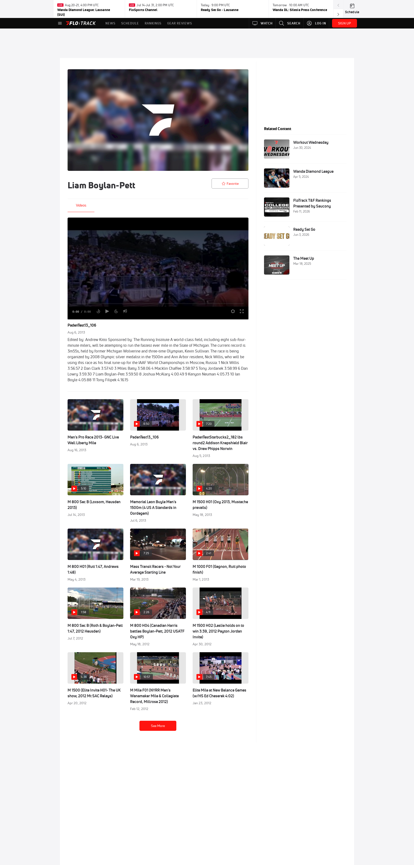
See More (158, 726)
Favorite (233, 183)
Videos (81, 205)
